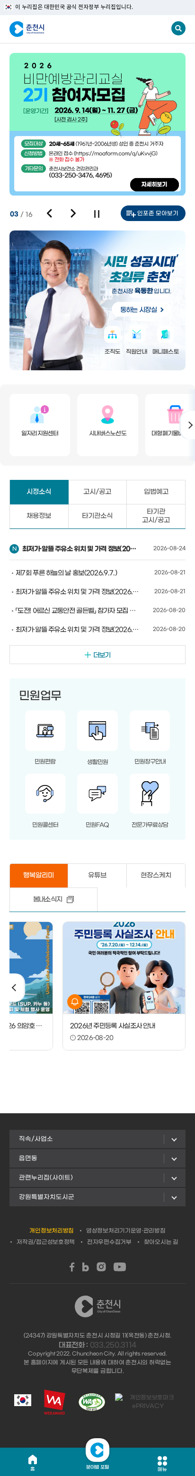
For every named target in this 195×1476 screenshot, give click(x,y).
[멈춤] (96, 214)
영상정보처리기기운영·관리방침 (126, 1231)
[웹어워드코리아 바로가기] (55, 1402)
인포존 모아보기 (157, 213)
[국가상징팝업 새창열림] (22, 1401)
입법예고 (156, 492)
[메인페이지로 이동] (56, 29)
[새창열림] (72, 1267)
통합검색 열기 (178, 28)
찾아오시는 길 (161, 1242)
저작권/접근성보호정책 (46, 1242)
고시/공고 (97, 492)
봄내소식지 (47, 900)
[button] (50, 213)
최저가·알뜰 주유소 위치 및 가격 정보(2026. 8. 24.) (81, 549)
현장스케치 (156, 875)
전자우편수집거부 (109, 1242)
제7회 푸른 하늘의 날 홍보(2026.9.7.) (66, 573)
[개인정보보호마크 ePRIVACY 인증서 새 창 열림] (148, 1401)
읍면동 (28, 1158)
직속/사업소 (36, 1139)
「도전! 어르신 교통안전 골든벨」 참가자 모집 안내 (78, 611)
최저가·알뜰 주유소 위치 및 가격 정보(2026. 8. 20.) (78, 630)
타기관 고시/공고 (156, 516)
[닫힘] (97, 1450)
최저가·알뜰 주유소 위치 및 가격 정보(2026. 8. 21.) (78, 592)
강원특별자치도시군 (46, 1197)
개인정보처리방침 (51, 1231)
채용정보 (39, 516)
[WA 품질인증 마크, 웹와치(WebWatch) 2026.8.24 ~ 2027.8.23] (92, 1402)
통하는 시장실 (138, 310)
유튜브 (97, 875)
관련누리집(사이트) (46, 1177)
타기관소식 (97, 516)
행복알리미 (38, 875)
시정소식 (39, 492)
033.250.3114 (113, 1345)
